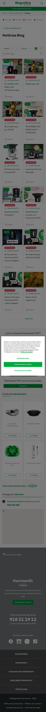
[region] (23, 356)
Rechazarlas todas (23, 358)
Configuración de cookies (23, 370)
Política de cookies (26, 352)
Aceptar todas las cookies (23, 364)
